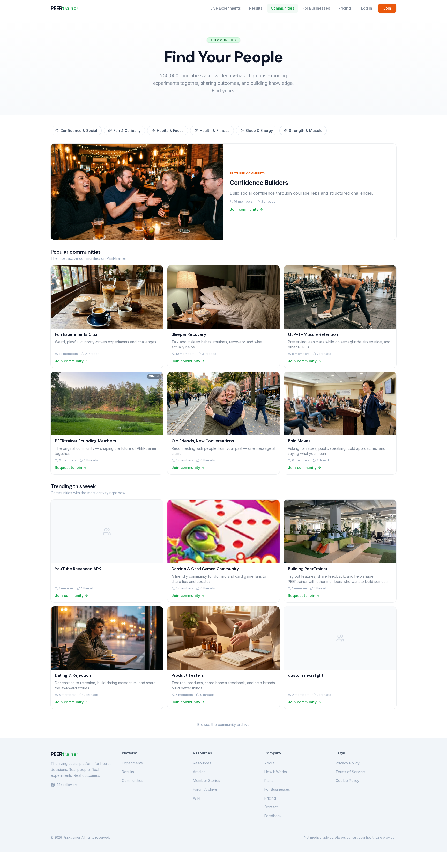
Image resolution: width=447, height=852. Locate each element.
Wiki (196, 798)
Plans (268, 780)
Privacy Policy (348, 763)
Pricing (344, 8)
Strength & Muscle (305, 130)
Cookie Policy (347, 780)
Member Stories (206, 780)
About (269, 763)
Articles (199, 772)
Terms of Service (350, 772)
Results (256, 8)
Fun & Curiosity (127, 130)
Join (387, 8)
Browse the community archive (223, 724)
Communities (282, 8)
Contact (271, 807)
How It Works (275, 772)
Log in (366, 8)
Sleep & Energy (259, 130)
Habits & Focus (170, 130)
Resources (202, 763)
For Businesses (316, 8)
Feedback (273, 815)
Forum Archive (205, 789)
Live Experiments (225, 8)
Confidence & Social (78, 130)
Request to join (68, 467)
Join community (244, 209)
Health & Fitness (214, 130)
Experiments (132, 763)
